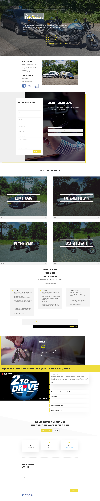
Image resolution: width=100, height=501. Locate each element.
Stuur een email (46, 430)
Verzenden (36, 151)
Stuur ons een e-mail (55, 126)
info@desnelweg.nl (69, 447)
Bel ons (56, 430)
